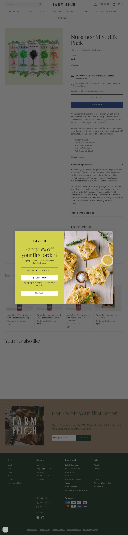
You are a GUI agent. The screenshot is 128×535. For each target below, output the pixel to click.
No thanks (39, 293)
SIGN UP (39, 278)
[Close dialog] (109, 234)
